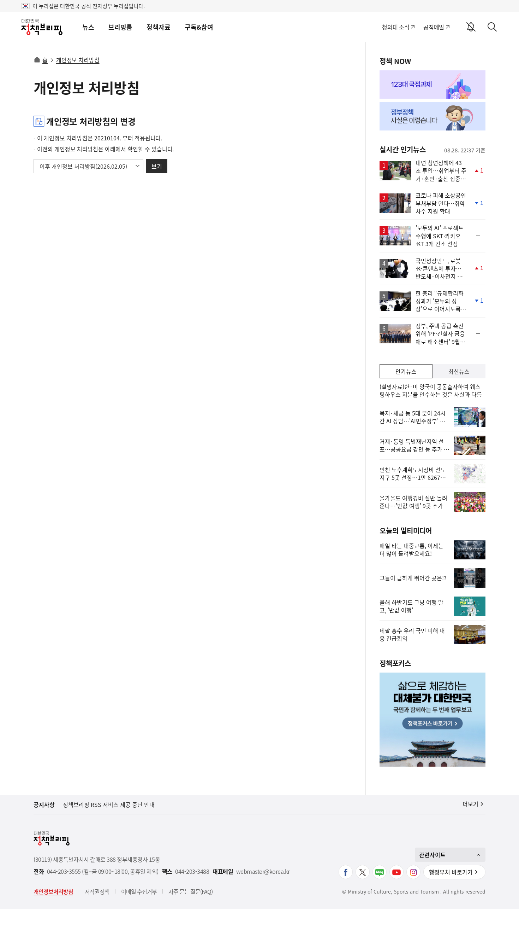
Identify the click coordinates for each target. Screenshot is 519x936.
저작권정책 (97, 891)
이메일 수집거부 (139, 891)
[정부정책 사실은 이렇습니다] (432, 116)
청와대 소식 (395, 26)
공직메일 (433, 26)
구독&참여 (199, 27)
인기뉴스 (406, 371)
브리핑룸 (120, 27)
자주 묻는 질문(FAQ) (190, 891)
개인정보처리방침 (53, 891)
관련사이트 (432, 854)
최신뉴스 (459, 371)
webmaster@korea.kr (263, 871)
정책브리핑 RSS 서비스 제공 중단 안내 (109, 804)
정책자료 (159, 27)
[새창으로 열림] (432, 84)
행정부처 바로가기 (451, 872)
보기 (156, 166)
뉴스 (88, 27)
